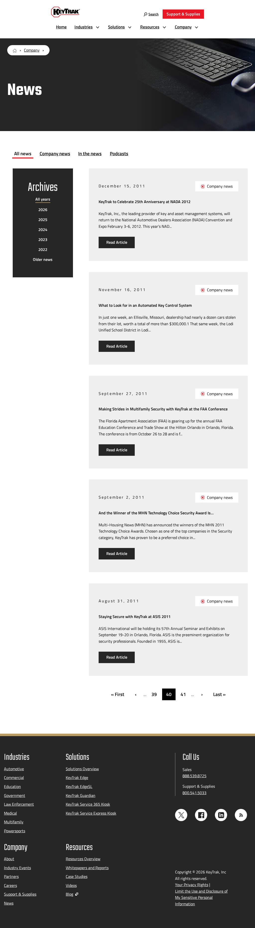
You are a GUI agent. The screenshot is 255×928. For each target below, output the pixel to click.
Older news (43, 259)
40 (169, 694)
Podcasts (119, 153)
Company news (55, 153)
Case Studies (76, 876)
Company (32, 50)
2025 (42, 220)
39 (154, 694)
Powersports (14, 831)
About (9, 859)
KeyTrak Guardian (80, 795)
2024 (42, 229)
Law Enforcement (19, 804)
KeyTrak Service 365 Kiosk (88, 804)
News (8, 903)
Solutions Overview (82, 769)
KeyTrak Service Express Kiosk (91, 813)
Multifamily (13, 822)
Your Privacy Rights (191, 885)
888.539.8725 (194, 776)
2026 (42, 210)
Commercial (14, 777)
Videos (71, 885)
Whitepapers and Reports (87, 868)
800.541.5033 (194, 793)
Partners (11, 876)
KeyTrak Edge (77, 777)
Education (12, 786)
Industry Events (17, 868)
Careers (10, 885)
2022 (42, 249)
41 (183, 694)
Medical (10, 813)
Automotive (14, 769)
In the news (90, 153)
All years (42, 199)
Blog (69, 894)
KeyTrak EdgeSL (79, 786)
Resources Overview (83, 859)
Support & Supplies (20, 894)
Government (14, 795)
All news (22, 153)
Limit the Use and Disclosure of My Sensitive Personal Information (201, 897)
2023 (42, 239)
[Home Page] (15, 50)
